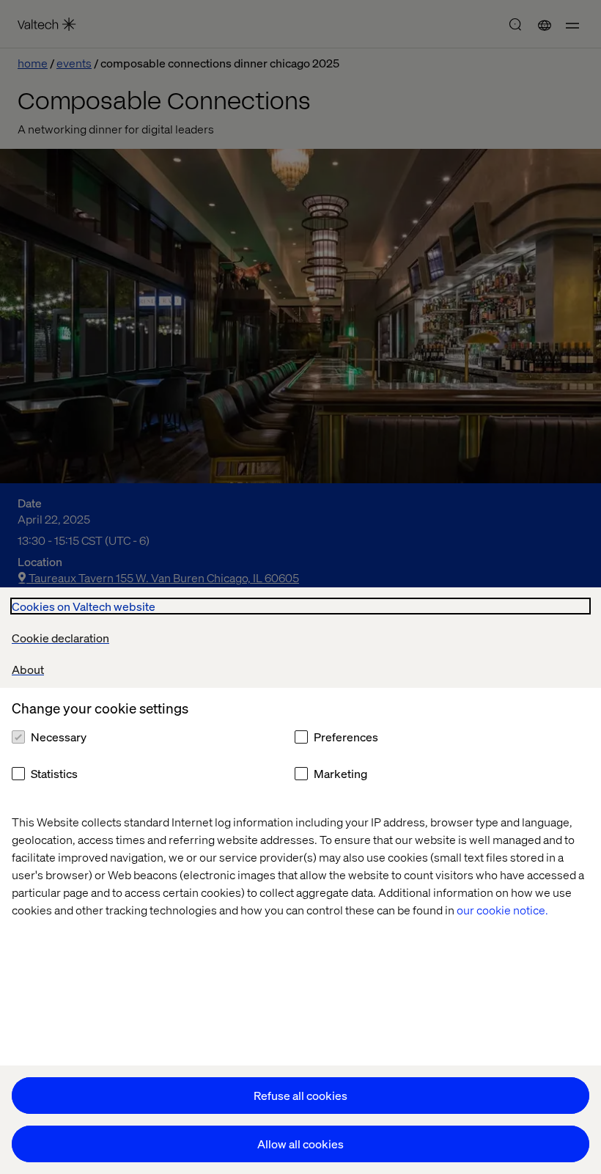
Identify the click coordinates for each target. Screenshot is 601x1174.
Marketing (340, 773)
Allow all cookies (300, 1143)
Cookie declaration (60, 638)
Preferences (346, 736)
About (28, 669)
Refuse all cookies (300, 1095)
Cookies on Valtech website (83, 606)
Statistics (54, 773)
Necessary (58, 736)
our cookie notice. (502, 909)
